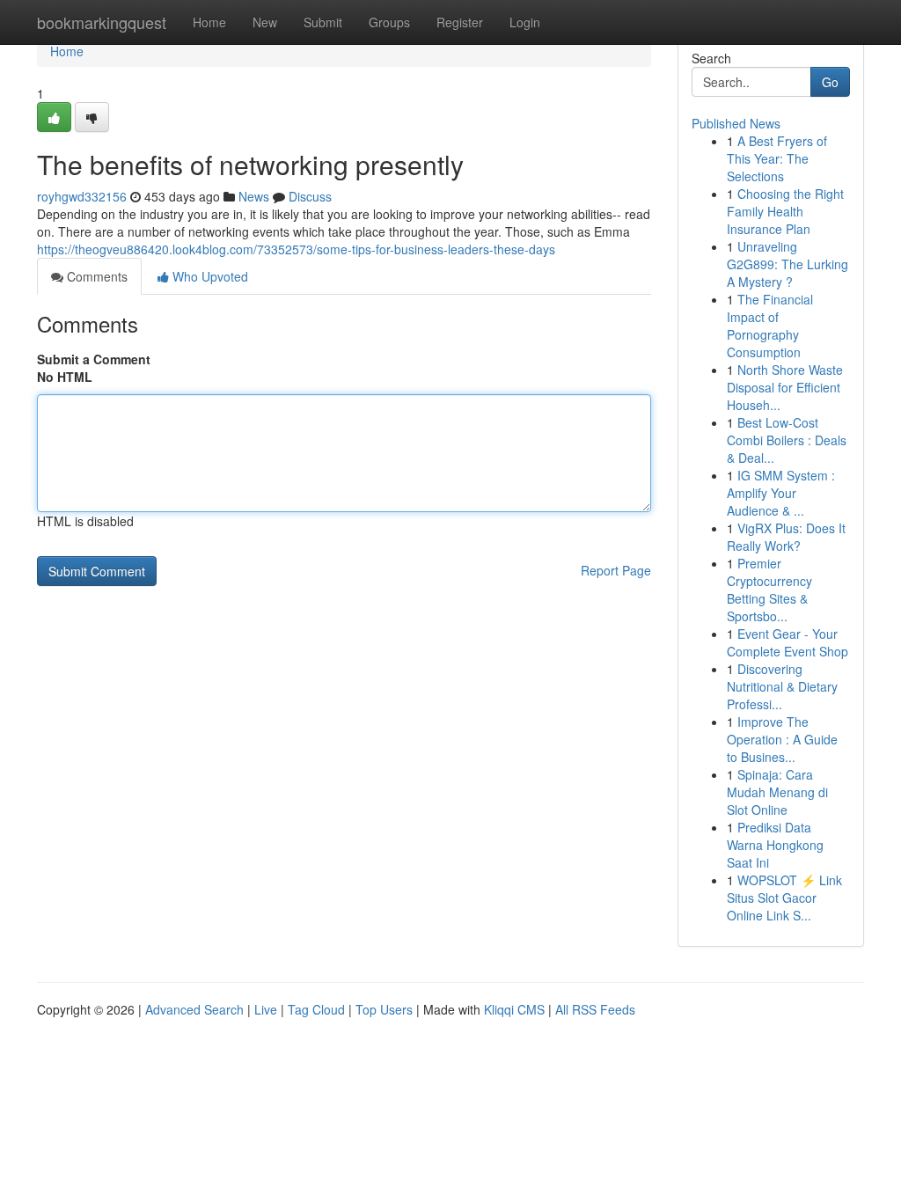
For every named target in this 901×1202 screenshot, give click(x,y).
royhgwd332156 (82, 196)
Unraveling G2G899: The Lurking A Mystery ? (787, 264)
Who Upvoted (208, 276)
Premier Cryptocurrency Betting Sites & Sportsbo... (769, 589)
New (265, 22)
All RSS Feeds (595, 1009)
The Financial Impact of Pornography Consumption (770, 325)
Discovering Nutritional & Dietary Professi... (782, 686)
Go (830, 82)
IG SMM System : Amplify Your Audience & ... (781, 492)
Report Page (616, 570)
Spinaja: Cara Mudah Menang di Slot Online (777, 792)
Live (265, 1009)
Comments (95, 276)
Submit (323, 22)
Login (524, 22)
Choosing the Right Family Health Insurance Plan (785, 211)
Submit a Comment (93, 359)
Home (209, 22)
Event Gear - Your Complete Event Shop (787, 642)
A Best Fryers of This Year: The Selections (777, 158)
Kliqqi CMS (514, 1009)
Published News (736, 123)
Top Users (384, 1009)
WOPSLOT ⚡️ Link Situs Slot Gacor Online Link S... (784, 897)
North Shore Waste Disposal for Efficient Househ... (785, 387)
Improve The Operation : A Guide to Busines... (782, 739)
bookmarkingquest (101, 22)
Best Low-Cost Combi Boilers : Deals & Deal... (786, 440)
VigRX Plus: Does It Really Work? (786, 536)
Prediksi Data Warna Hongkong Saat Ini (775, 844)
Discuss (310, 196)
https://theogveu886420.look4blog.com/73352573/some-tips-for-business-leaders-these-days (296, 249)
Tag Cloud (316, 1009)
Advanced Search (194, 1009)
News (253, 196)
